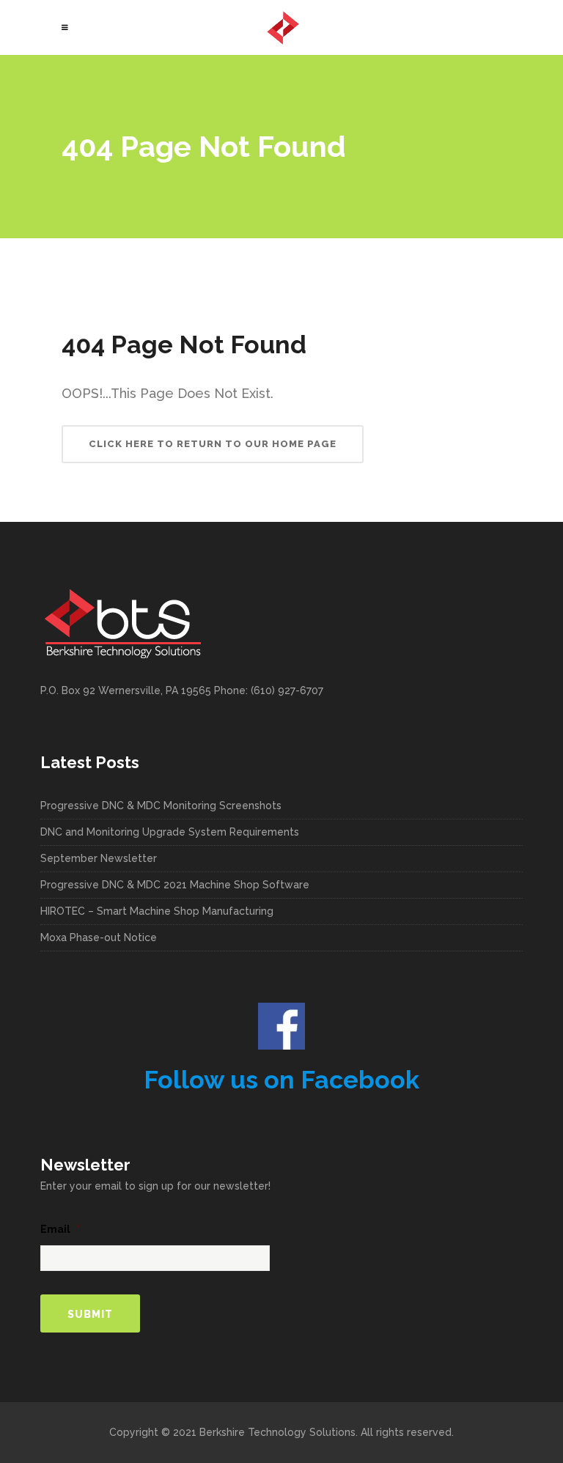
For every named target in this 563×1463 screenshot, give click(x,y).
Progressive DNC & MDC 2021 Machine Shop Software (174, 885)
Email (60, 1229)
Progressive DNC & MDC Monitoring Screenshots (161, 805)
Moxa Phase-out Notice (98, 937)
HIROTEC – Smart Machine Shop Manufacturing (156, 911)
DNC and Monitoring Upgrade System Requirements (169, 832)
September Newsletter (98, 858)
